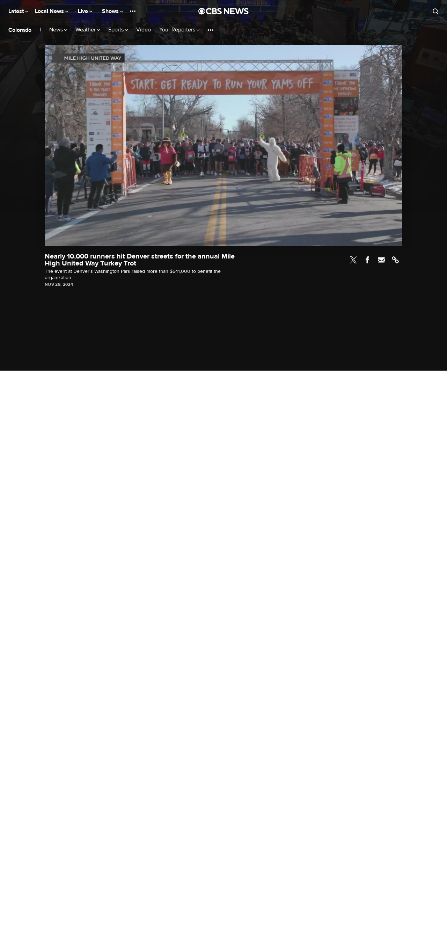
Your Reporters (178, 30)
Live (83, 11)
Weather (86, 30)
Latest (16, 11)
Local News (50, 11)
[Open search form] (435, 11)
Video (143, 30)
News (56, 30)
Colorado (19, 30)
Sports (116, 30)
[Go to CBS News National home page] (223, 11)
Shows (111, 11)
